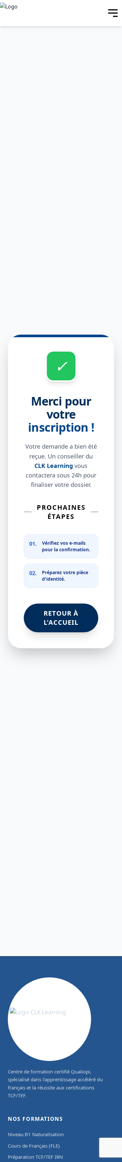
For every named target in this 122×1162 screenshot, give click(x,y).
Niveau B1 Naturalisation (36, 1134)
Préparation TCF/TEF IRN (35, 1157)
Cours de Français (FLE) (34, 1145)
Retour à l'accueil (61, 618)
